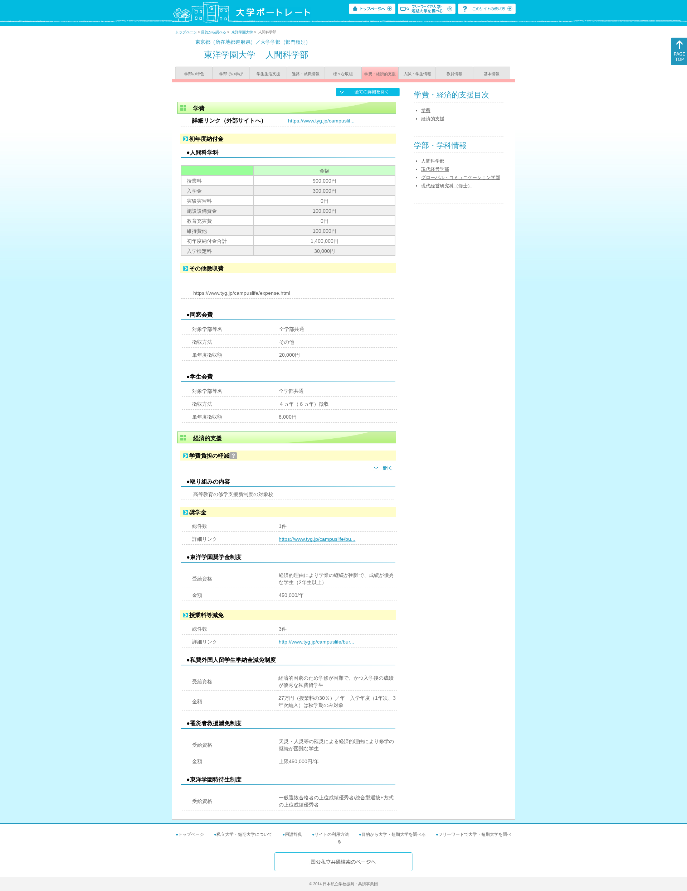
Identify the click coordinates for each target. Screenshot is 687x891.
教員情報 (454, 74)
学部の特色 (194, 74)
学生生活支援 (268, 74)
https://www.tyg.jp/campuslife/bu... (317, 539)
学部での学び (231, 74)
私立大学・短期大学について (244, 834)
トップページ (186, 32)
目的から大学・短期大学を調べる (393, 834)
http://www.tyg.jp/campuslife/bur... (316, 642)
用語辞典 (293, 834)
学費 (425, 110)
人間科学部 (432, 161)
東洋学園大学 (242, 32)
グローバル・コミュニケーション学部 (460, 177)
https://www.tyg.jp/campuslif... (321, 121)
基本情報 (492, 74)
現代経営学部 (435, 169)
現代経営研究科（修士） (446, 185)
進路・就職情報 (306, 74)
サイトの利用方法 (332, 834)
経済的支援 (432, 118)
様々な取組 (343, 74)
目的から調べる (213, 32)
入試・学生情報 (417, 74)
